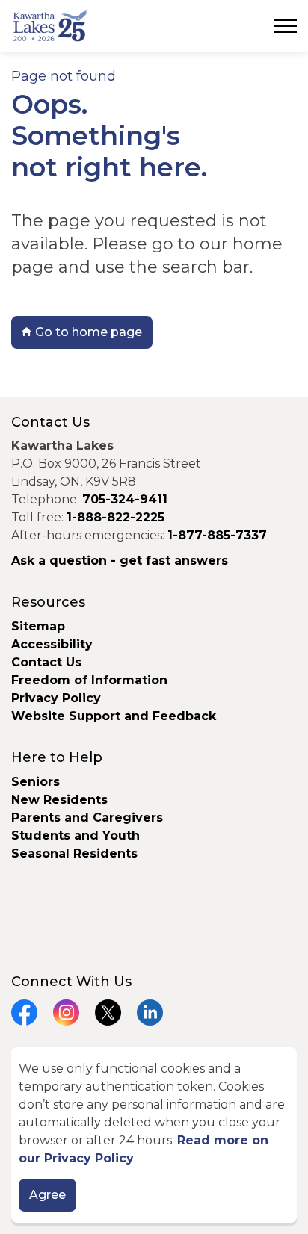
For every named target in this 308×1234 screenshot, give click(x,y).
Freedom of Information (89, 680)
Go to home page (88, 332)
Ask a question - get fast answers (119, 561)
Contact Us (46, 662)
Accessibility (52, 644)
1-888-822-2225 (115, 517)
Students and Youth (75, 835)
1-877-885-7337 (217, 535)
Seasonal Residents (76, 853)
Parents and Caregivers (87, 817)
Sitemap (38, 626)
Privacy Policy (56, 698)
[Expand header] (285, 26)
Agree (47, 1195)
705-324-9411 (124, 499)
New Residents (59, 800)
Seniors (35, 782)
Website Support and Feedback (113, 716)
